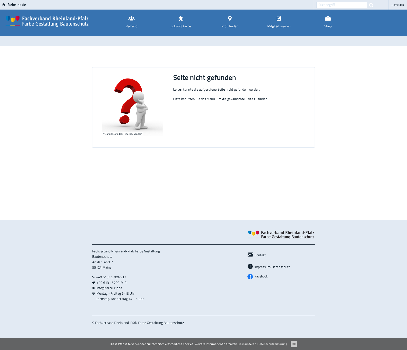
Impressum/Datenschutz (271, 266)
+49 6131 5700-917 (110, 277)
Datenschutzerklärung (272, 344)
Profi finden (230, 26)
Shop (328, 26)
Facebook (260, 276)
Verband (131, 26)
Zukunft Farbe (180, 26)
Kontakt (259, 255)
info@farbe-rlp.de (109, 287)
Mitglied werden (279, 26)
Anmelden (398, 5)
